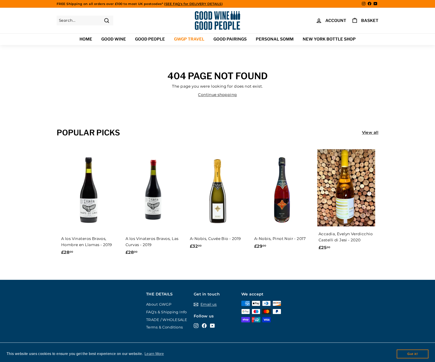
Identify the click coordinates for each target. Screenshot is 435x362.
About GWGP (158, 304)
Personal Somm (275, 39)
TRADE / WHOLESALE (166, 320)
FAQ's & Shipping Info (166, 312)
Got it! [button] (412, 354)
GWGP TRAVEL (189, 39)
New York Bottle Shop (329, 39)
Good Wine (113, 39)
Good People (150, 39)
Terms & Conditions (164, 327)
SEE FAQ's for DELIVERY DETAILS (193, 4)
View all (370, 132)
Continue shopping (217, 94)
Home (86, 39)
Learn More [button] (154, 354)
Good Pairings (230, 39)
